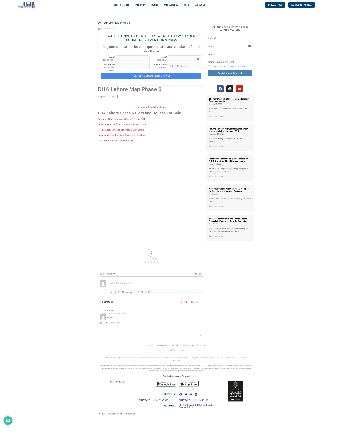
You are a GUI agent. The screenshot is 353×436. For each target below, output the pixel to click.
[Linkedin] (196, 394)
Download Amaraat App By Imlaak (176, 376)
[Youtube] (191, 394)
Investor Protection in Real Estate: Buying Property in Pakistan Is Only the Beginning (228, 220)
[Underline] (119, 292)
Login (200, 274)
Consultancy (171, 4)
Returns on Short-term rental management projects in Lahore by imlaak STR (228, 130)
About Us (200, 4)
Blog (186, 4)
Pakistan (140, 4)
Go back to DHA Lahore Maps (151, 107)
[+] (149, 292)
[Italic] (115, 292)
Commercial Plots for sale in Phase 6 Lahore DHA (122, 124)
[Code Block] (138, 292)
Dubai (154, 4)
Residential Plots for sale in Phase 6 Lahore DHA (122, 119)
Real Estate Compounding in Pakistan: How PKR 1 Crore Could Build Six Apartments (228, 160)
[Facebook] (181, 394)
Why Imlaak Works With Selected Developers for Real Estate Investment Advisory (229, 190)
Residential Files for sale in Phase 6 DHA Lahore (121, 130)
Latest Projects (121, 4)
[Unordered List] (131, 292)
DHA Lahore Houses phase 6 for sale (115, 140)
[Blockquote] (135, 292)
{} (146, 292)
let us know (176, 360)
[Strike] (123, 292)
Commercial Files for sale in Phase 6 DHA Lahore (122, 135)
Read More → (216, 116)
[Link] (142, 292)
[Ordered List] (127, 292)
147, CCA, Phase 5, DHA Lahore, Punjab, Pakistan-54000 (196, 406)
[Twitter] (186, 394)
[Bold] (111, 292)
